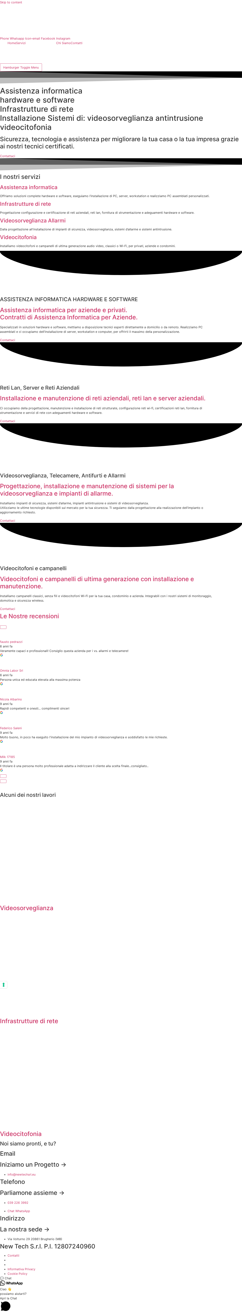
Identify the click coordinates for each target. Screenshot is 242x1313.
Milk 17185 (7, 757)
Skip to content (11, 2)
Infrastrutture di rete (25, 204)
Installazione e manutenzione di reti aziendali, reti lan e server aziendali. (103, 398)
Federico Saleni (11, 728)
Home (12, 43)
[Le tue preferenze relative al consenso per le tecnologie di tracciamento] (3, 984)
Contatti (76, 43)
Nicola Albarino (11, 699)
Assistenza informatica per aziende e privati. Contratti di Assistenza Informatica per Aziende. (69, 313)
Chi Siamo (63, 43)
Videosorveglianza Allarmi (33, 220)
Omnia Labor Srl (11, 670)
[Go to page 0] (3, 781)
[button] (121, 1278)
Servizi (21, 43)
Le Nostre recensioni (29, 616)
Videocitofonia (18, 237)
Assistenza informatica (28, 187)
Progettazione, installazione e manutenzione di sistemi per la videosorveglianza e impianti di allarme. (87, 489)
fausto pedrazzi (11, 642)
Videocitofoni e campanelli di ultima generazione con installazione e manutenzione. (97, 582)
